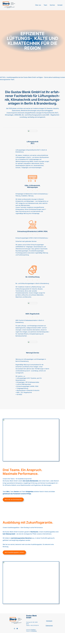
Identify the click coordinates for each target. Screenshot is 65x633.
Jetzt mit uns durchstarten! (13, 499)
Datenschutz (49, 625)
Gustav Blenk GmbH (31, 617)
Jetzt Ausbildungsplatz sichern (14, 552)
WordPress (33, 629)
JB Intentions (34, 630)
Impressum (49, 621)
